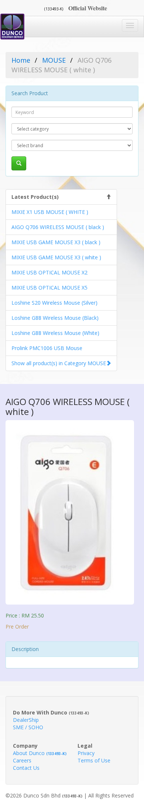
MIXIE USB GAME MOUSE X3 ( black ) (55, 242)
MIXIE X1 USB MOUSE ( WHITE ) (49, 211)
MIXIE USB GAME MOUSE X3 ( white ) (56, 257)
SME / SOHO (28, 727)
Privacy (86, 753)
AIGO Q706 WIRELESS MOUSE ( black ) (57, 227)
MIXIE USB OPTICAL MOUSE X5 (49, 287)
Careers (22, 760)
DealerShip (26, 719)
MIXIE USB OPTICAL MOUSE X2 (49, 272)
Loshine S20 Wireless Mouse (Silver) (54, 302)
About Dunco (39, 753)
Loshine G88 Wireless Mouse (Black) (55, 317)
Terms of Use (94, 760)
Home (20, 60)
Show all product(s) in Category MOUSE (58, 363)
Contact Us (26, 767)
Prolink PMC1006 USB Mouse (46, 348)
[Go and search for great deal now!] (18, 163)
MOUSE (54, 60)
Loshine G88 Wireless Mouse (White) (55, 332)
